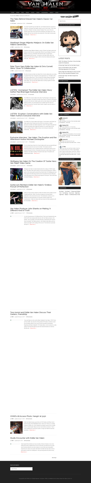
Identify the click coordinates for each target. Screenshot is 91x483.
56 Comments (27, 47)
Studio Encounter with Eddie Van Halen (27, 438)
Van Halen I (61, 191)
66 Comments (29, 189)
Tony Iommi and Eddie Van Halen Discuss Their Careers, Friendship (30, 313)
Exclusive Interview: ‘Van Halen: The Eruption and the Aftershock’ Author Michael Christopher (33, 138)
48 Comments (28, 70)
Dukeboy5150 (65, 125)
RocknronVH (65, 118)
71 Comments (32, 141)
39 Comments (31, 118)
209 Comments (27, 440)
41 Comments (31, 94)
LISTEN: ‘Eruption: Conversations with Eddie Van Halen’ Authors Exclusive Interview (31, 115)
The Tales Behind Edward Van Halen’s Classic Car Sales (31, 20)
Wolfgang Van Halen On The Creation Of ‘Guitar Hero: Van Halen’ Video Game (33, 162)
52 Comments (29, 23)
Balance (66, 194)
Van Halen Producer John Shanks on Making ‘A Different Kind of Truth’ (30, 209)
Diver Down (71, 193)
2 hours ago (68, 122)
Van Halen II (67, 191)
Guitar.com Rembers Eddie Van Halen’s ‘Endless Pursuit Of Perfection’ (31, 186)
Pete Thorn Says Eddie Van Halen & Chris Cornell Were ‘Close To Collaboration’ (31, 67)
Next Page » (54, 457)
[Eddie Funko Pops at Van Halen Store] (69, 55)
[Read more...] (33, 34)
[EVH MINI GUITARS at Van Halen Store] (69, 111)
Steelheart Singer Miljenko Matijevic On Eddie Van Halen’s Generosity (32, 44)
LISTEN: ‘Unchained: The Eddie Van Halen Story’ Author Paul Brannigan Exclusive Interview (31, 91)
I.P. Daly (64, 146)
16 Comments (29, 165)
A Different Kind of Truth (74, 194)
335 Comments (29, 418)
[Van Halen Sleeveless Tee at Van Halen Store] (69, 184)
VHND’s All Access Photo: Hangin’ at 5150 (28, 416)
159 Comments (29, 213)
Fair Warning (65, 193)
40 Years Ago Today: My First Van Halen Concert (68, 65)
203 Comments (29, 316)
